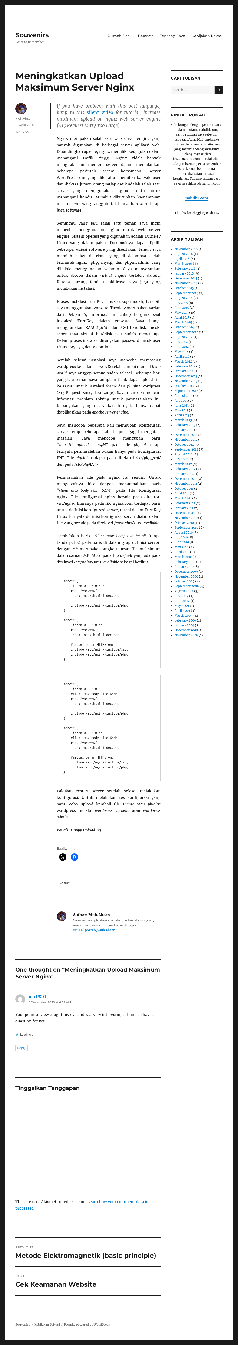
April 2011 (182, 493)
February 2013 (185, 425)
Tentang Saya (172, 36)
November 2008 (186, 635)
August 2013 (183, 396)
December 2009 (186, 572)
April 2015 (182, 317)
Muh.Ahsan (24, 118)
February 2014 (185, 366)
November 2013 (186, 381)
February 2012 (185, 469)
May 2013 (181, 410)
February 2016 (185, 269)
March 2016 (183, 264)
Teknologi (22, 131)
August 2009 (184, 591)
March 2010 (183, 557)
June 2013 (182, 405)
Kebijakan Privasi (207, 36)
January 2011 (184, 508)
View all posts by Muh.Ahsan (94, 930)
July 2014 (181, 342)
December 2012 (186, 435)
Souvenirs (32, 35)
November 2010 (186, 518)
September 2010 (186, 528)
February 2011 (185, 503)
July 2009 (181, 596)
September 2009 (187, 586)
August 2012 (184, 454)
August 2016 (184, 254)
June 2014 (182, 347)
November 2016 (186, 249)
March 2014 (183, 361)
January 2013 (184, 430)
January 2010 (184, 567)
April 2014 (182, 357)
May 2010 (181, 547)
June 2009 (182, 601)
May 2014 (181, 352)
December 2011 (186, 479)
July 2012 (181, 459)
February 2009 (185, 620)
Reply (21, 1048)
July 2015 (181, 303)
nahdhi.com (196, 198)
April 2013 (182, 415)
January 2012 (184, 474)
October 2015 (184, 288)
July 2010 (181, 537)
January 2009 (184, 625)
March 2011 (183, 498)
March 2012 (183, 464)
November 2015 (186, 283)
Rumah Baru (119, 36)
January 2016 (184, 274)
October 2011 (184, 489)
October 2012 (184, 445)
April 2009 (182, 611)
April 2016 (182, 259)
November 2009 (186, 576)
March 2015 (183, 322)
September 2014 (186, 332)
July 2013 (181, 401)
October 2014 (184, 327)
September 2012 (186, 449)
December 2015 (186, 278)
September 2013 (186, 391)
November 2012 (186, 440)
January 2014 (184, 371)
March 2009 (184, 616)
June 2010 (182, 542)
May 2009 (182, 606)
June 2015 (182, 308)
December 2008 (186, 630)
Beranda (145, 36)
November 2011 (186, 484)
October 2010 (184, 523)
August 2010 (184, 533)
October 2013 (184, 386)
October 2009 (185, 581)
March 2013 (183, 420)
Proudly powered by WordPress (87, 1325)
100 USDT (37, 996)
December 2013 (186, 376)
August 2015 (184, 298)
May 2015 (181, 313)
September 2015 (186, 293)
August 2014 (184, 337)
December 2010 (186, 513)
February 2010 (185, 562)
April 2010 (182, 552)
